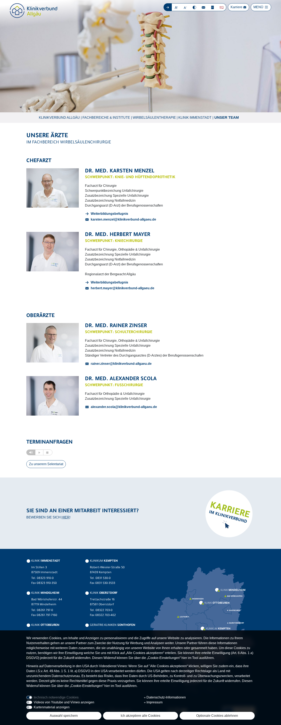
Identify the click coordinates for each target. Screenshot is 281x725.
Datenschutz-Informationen (166, 697)
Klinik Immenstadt (194, 117)
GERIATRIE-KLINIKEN (112, 625)
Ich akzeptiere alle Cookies (140, 715)
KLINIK (45, 561)
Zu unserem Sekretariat (46, 464)
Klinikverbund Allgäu (59, 117)
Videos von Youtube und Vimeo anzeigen (64, 702)
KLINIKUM (103, 561)
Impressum (154, 702)
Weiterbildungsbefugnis (109, 213)
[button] (176, 7)
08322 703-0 (104, 610)
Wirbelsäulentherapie (154, 117)
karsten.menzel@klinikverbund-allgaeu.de (123, 219)
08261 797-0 (45, 610)
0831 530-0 (103, 578)
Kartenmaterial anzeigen (52, 707)
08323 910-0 (45, 578)
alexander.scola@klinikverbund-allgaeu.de (124, 407)
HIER (66, 517)
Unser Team (226, 117)
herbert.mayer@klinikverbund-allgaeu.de (122, 288)
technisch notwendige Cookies (56, 697)
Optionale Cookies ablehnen (217, 715)
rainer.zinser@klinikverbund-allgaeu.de (121, 363)
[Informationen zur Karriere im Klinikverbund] (228, 513)
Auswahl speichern (64, 715)
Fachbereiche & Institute (106, 117)
